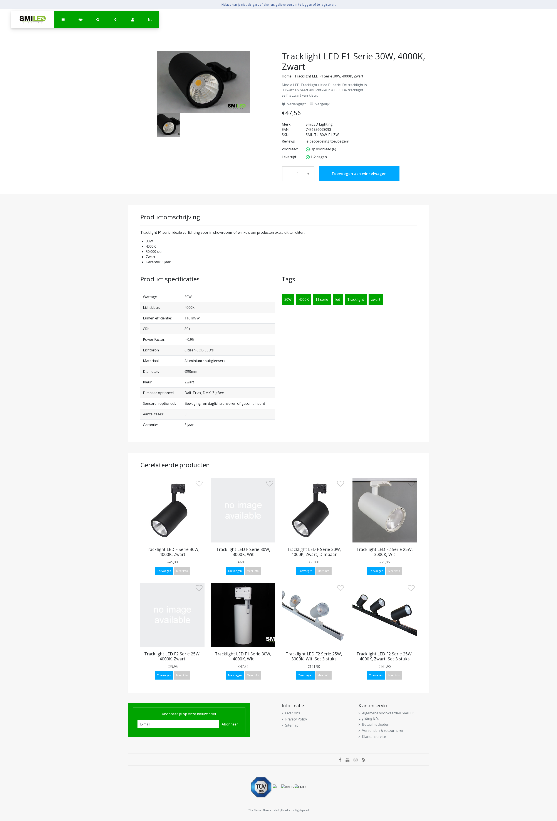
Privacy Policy (296, 719)
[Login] (132, 19)
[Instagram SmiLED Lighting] (358, 759)
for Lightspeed (300, 810)
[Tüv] (261, 786)
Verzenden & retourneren (383, 730)
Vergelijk (322, 104)
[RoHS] (288, 786)
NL (150, 19)
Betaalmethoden (375, 724)
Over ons (292, 713)
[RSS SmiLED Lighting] (365, 759)
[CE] (277, 786)
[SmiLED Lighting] (32, 19)
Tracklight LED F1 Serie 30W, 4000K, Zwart (328, 76)
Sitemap (292, 725)
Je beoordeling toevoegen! (327, 141)
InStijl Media (282, 810)
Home (287, 76)
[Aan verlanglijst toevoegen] (199, 484)
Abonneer (230, 724)
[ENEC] (301, 786)
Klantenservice (374, 736)
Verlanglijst (296, 104)
